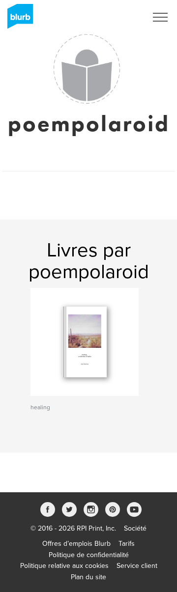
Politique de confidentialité (89, 555)
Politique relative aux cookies (64, 566)
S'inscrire (120, 17)
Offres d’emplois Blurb (76, 543)
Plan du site (88, 577)
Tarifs (126, 543)
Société (135, 528)
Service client (137, 566)
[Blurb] (17, 20)
